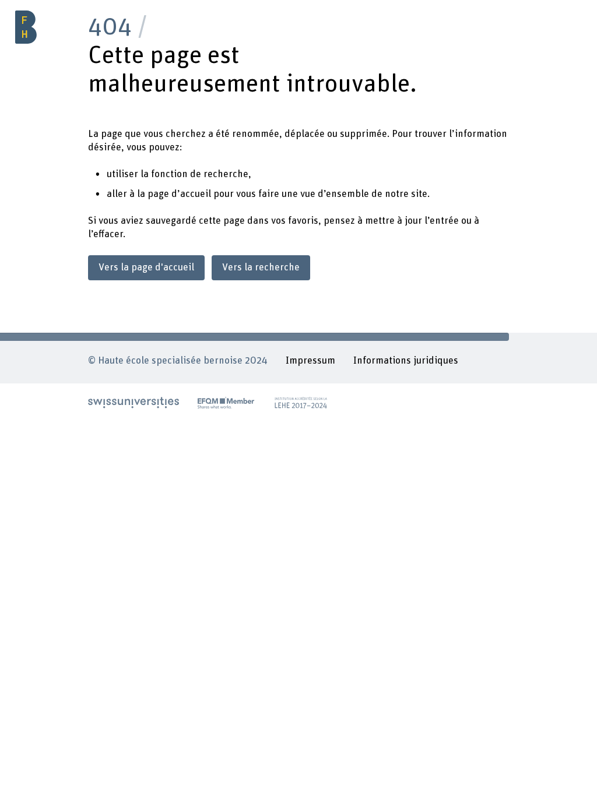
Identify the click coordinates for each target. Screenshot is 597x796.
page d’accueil (179, 194)
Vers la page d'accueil (146, 267)
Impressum (310, 360)
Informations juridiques (405, 360)
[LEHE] (301, 402)
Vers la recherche (261, 267)
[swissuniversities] (134, 402)
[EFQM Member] (226, 402)
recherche (225, 174)
